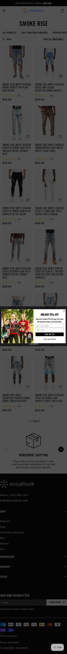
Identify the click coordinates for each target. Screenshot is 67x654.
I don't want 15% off (49, 339)
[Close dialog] (64, 311)
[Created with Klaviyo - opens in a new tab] (33, 344)
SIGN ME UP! (49, 334)
